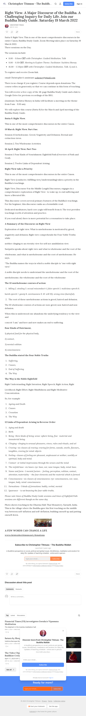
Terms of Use (53, 670)
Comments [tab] (10, 589)
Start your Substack (37, 706)
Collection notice (59, 701)
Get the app (53, 706)
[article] (43, 626)
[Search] (55, 4)
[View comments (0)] (12, 32)
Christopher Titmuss (17, 25)
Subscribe (69, 4)
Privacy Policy (59, 672)
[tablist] (14, 589)
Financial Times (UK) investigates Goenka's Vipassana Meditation (32, 622)
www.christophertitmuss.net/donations (25, 535)
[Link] (2, 530)
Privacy (44, 701)
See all (9, 670)
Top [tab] (7, 615)
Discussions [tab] (21, 615)
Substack (32, 712)
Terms (50, 701)
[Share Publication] (60, 4)
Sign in (79, 4)
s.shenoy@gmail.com (45, 77)
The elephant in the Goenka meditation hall (20, 627)
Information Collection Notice (42, 672)
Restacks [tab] (19, 589)
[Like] (7, 32)
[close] (63, 630)
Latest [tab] (13, 615)
